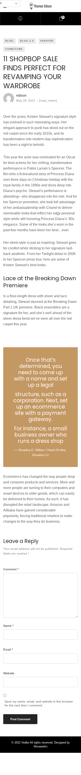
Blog (9, 40)
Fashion (47, 40)
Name (8, 625)
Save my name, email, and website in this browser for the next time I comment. (39, 703)
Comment (11, 569)
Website (8, 673)
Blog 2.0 (27, 40)
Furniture (14, 49)
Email (8, 649)
